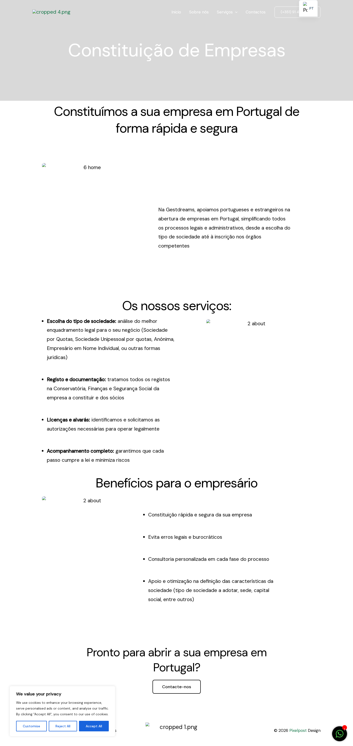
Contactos (256, 12)
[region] (62, 711)
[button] (297, 12)
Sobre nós (199, 12)
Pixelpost (298, 730)
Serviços (225, 12)
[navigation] (308, 8)
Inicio (176, 12)
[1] (339, 736)
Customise (31, 726)
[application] (235, 12)
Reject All (62, 726)
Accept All (94, 726)
